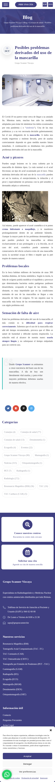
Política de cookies (14, 778)
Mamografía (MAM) (12, 684)
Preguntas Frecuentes (12, 720)
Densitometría (37, 440)
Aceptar (28, 756)
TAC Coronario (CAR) (13, 654)
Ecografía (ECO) (10, 679)
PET (7, 471)
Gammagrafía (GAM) (12, 669)
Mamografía (42, 455)
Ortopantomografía (32, 463)
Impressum (44, 778)
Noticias (10, 463)
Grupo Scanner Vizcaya (24, 63)
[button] (50, 730)
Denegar (27, 763)
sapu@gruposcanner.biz (18, 623)
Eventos (26, 447)
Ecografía (10, 447)
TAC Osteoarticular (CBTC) (15, 659)
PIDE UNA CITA (26, 5)
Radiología (11, 478)
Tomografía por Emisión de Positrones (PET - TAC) (26, 664)
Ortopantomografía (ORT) (14, 694)
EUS (50, 4)
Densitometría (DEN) (12, 689)
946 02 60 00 (30, 611)
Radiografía (23, 471)
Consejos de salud (31, 432)
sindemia (30, 127)
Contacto (7, 715)
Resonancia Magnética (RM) (19, 486)
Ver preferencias (27, 771)
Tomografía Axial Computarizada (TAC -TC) (23, 649)
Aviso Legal (8, 725)
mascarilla (41, 174)
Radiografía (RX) (10, 674)
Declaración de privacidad (30, 778)
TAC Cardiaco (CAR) (15, 494)
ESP (45, 4)
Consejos (9, 432)
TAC (43, 486)
